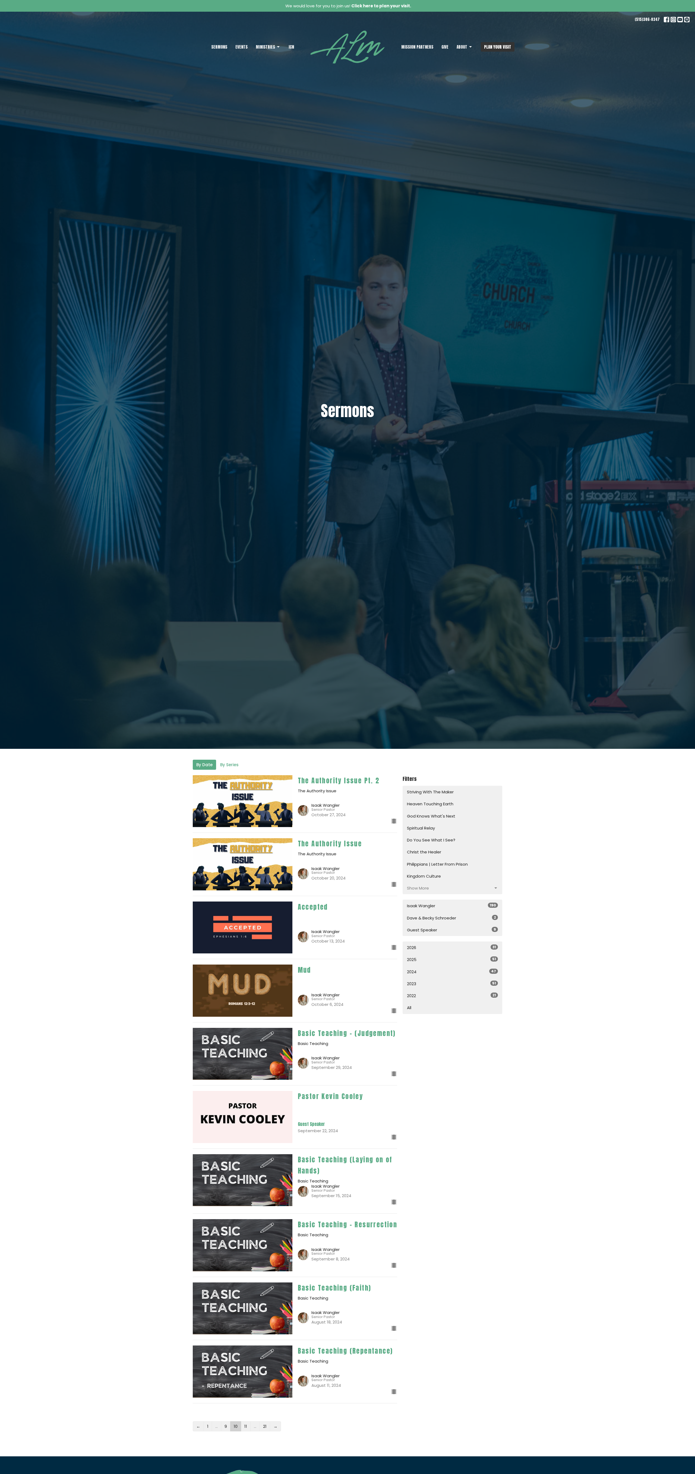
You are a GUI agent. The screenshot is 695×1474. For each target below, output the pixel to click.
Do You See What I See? (431, 840)
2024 (451, 972)
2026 (451, 947)
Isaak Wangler (451, 906)
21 (265, 1426)
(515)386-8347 (647, 19)
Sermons (219, 47)
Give (444, 47)
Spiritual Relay (421, 828)
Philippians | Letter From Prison (437, 864)
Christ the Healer (424, 852)
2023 (451, 984)
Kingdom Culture (424, 876)
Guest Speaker (451, 930)
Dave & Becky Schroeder (451, 918)
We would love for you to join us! (348, 6)
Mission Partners (417, 47)
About (462, 47)
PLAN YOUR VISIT (497, 47)
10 (236, 1426)
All (409, 1007)
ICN (291, 47)
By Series (229, 765)
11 (245, 1426)
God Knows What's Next (431, 816)
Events (241, 47)
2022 (451, 996)
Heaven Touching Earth (430, 804)
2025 (451, 959)
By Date (204, 765)
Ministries (265, 47)
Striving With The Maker (430, 792)
